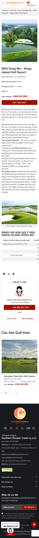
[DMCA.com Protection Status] (7, 469)
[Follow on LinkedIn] (22, 428)
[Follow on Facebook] (5, 428)
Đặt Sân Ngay (19, 102)
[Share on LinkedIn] (9, 274)
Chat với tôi (11, 318)
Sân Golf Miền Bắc (25, 10)
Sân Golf (13, 10)
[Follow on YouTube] (28, 428)
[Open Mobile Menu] (3, 4)
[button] (5, 393)
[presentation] (2, 393)
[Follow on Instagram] (11, 428)
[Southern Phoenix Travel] (15, 4)
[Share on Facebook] (4, 274)
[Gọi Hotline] (10, 530)
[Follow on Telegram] (33, 428)
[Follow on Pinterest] (16, 428)
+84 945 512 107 (20, 307)
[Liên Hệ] (34, 524)
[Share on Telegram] (13, 274)
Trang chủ (5, 10)
